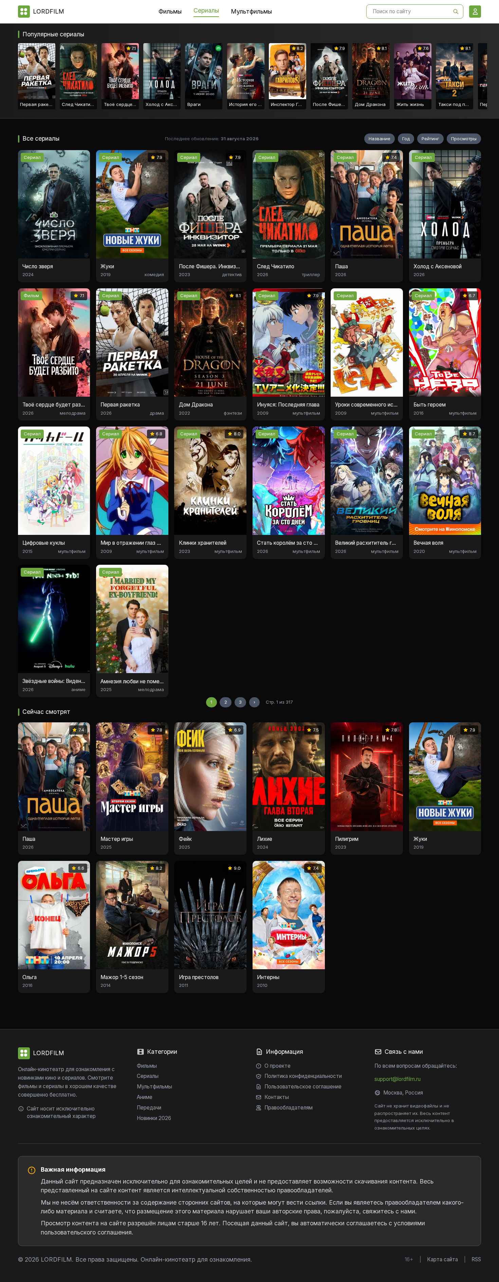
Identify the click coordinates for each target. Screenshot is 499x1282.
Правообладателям (288, 1107)
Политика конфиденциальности (303, 1076)
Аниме (144, 1097)
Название (379, 138)
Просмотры (464, 138)
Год (406, 138)
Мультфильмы (251, 11)
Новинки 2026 (154, 1118)
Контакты (276, 1097)
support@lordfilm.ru (397, 1079)
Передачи (149, 1107)
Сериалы (206, 10)
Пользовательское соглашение (302, 1086)
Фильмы (170, 11)
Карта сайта (442, 1259)
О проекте (277, 1066)
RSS (476, 1259)
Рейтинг (430, 138)
